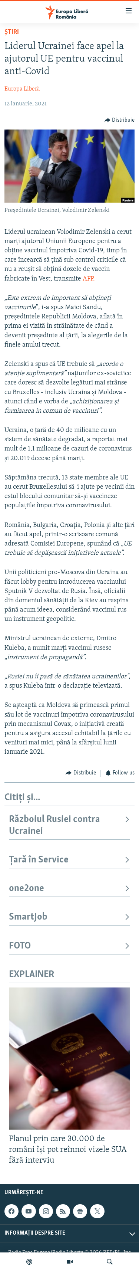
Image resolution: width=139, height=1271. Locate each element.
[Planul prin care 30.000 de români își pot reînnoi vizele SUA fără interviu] (69, 1058)
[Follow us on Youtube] (28, 1211)
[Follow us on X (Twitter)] (97, 1211)
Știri (11, 32)
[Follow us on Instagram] (46, 1211)
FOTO (20, 946)
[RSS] (63, 1211)
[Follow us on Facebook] (11, 1211)
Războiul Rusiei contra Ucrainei (54, 825)
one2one (26, 889)
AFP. (89, 279)
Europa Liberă (22, 89)
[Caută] (110, 1261)
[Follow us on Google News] (80, 1211)
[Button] (120, 120)
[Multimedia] (70, 1261)
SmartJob (28, 917)
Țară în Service (39, 860)
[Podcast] (29, 1261)
